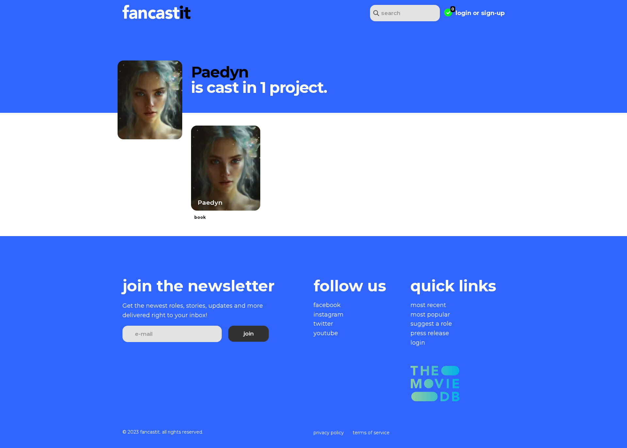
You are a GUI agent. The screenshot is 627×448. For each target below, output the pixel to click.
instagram (329, 314)
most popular (430, 314)
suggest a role (431, 323)
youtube (326, 333)
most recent (428, 305)
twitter (323, 323)
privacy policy (329, 433)
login (463, 13)
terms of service (371, 433)
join (249, 333)
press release (429, 333)
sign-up (493, 13)
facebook (327, 305)
